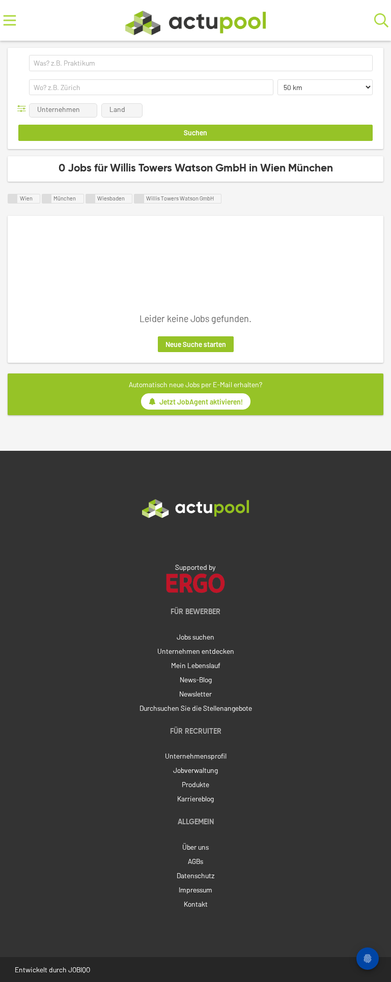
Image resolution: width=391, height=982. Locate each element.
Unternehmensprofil (196, 756)
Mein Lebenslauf (195, 665)
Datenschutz (195, 875)
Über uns (195, 847)
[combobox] (201, 63)
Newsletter (195, 693)
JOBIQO (79, 969)
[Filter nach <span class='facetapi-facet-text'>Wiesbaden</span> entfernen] (90, 198)
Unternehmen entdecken (195, 651)
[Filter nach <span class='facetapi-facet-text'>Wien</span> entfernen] (12, 198)
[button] (23, 108)
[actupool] (195, 20)
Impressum (195, 889)
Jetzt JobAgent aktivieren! (201, 401)
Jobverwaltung (195, 770)
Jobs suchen (195, 636)
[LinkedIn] (195, 539)
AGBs (195, 861)
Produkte (195, 784)
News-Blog (196, 679)
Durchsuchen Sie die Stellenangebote (195, 708)
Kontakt (196, 904)
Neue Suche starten (195, 344)
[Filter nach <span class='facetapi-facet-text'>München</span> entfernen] (46, 198)
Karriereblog (195, 798)
